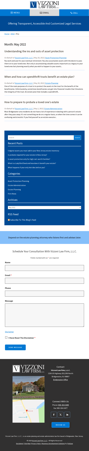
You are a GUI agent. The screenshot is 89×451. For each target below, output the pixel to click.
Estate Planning (51, 83)
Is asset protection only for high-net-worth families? (29, 159)
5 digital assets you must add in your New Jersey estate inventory (33, 150)
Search (77, 138)
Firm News (12, 194)
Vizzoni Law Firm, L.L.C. (24, 58)
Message (9, 301)
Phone (8, 288)
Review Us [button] (60, 425)
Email (8, 275)
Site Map (27, 443)
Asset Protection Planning (56, 58)
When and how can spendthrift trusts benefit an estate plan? (39, 76)
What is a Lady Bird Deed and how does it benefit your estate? (32, 163)
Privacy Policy (36, 443)
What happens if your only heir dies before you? (26, 167)
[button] (15, 12)
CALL (75, 12)
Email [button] (46, 12)
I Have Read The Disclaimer (21, 338)
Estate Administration (53, 108)
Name (7, 262)
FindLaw (70, 443)
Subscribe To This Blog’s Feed (23, 220)
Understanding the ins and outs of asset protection (34, 51)
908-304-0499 (63, 405)
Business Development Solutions (53, 443)
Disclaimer (9, 332)
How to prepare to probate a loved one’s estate (31, 102)
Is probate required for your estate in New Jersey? (27, 155)
